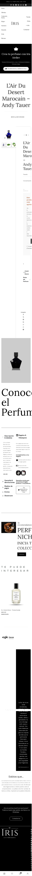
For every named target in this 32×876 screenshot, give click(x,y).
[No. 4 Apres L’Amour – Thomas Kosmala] (15, 599)
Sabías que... (15, 787)
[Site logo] (15, 23)
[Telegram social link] (26, 5)
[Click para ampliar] (5, 138)
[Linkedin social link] (18, 5)
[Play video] (8, 533)
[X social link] (13, 5)
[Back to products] (26, 135)
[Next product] (28, 135)
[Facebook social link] (11, 5)
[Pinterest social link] (16, 5)
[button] (5, 480)
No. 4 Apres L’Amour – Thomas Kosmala (10, 615)
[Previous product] (24, 135)
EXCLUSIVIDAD (17, 117)
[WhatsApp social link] (21, 5)
